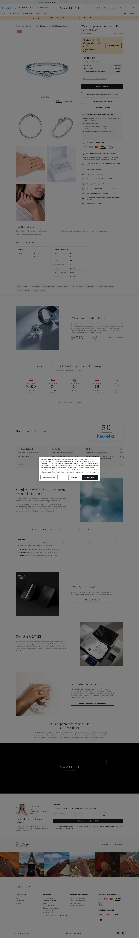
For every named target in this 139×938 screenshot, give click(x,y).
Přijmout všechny (89, 477)
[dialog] (69, 469)
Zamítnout (74, 477)
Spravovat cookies (49, 477)
